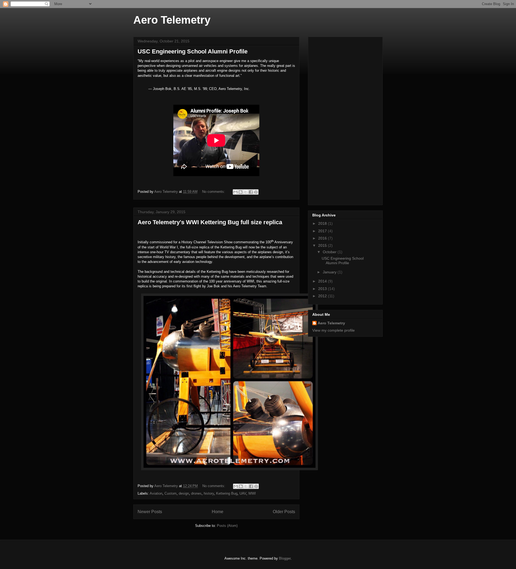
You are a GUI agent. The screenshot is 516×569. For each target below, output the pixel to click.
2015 (323, 245)
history (209, 493)
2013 (323, 289)
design (184, 493)
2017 (323, 231)
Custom (170, 493)
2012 (323, 296)
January (330, 272)
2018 (323, 223)
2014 (323, 281)
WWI (252, 493)
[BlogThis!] (240, 192)
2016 (323, 238)
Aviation (156, 493)
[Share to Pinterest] (256, 192)
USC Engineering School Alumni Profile (193, 51)
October (330, 252)
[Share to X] (245, 192)
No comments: (214, 192)
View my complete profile (333, 330)
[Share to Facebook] (250, 192)
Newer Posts (150, 511)
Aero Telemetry (171, 20)
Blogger (285, 558)
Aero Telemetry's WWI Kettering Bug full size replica (210, 222)
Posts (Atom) (227, 526)
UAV (242, 493)
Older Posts (284, 511)
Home (217, 511)
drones (196, 493)
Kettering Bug (226, 493)
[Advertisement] (333, 119)
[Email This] (235, 192)
